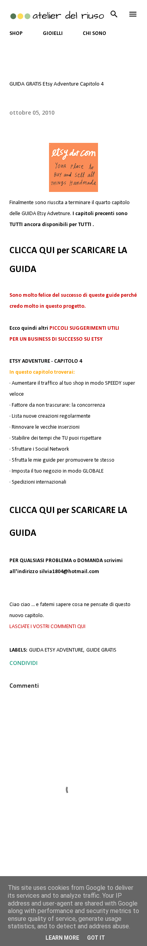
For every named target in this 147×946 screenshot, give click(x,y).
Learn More (62, 938)
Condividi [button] (23, 663)
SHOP (16, 34)
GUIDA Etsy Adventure (56, 650)
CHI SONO (94, 34)
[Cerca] (114, 14)
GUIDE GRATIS (101, 650)
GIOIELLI (53, 34)
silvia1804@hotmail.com (69, 572)
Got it (96, 938)
